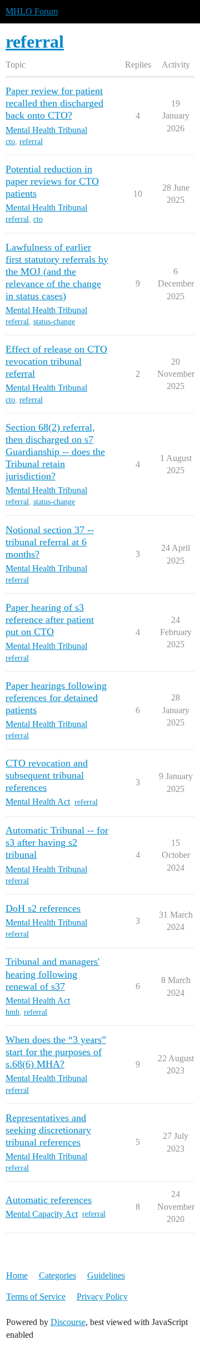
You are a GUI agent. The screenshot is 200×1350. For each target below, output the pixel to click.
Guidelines (106, 1275)
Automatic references (49, 1199)
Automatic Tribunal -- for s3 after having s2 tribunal (57, 842)
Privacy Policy (102, 1296)
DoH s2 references (43, 908)
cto (10, 141)
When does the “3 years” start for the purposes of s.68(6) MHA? (56, 1052)
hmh (12, 1012)
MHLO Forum (32, 11)
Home (17, 1275)
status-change (54, 322)
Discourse (68, 1322)
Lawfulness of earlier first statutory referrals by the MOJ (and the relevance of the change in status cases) (57, 271)
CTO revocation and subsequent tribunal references (47, 775)
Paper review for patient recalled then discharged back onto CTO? (54, 103)
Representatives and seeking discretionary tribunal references (48, 1130)
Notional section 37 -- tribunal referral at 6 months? (50, 542)
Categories (57, 1275)
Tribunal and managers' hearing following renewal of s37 (52, 973)
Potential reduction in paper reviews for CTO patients (52, 181)
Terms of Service (36, 1296)
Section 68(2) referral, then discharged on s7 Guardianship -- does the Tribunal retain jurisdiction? (55, 452)
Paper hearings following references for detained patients (56, 697)
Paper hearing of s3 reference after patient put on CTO (50, 619)
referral (31, 141)
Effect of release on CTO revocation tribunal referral (56, 361)
